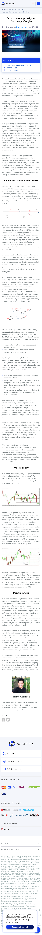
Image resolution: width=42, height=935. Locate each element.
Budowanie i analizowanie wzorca (19, 65)
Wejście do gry (12, 68)
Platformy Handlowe (10, 849)
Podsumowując (12, 70)
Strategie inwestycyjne (13, 9)
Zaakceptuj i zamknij (20, 927)
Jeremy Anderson (22, 27)
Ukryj (13, 61)
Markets (4, 844)
